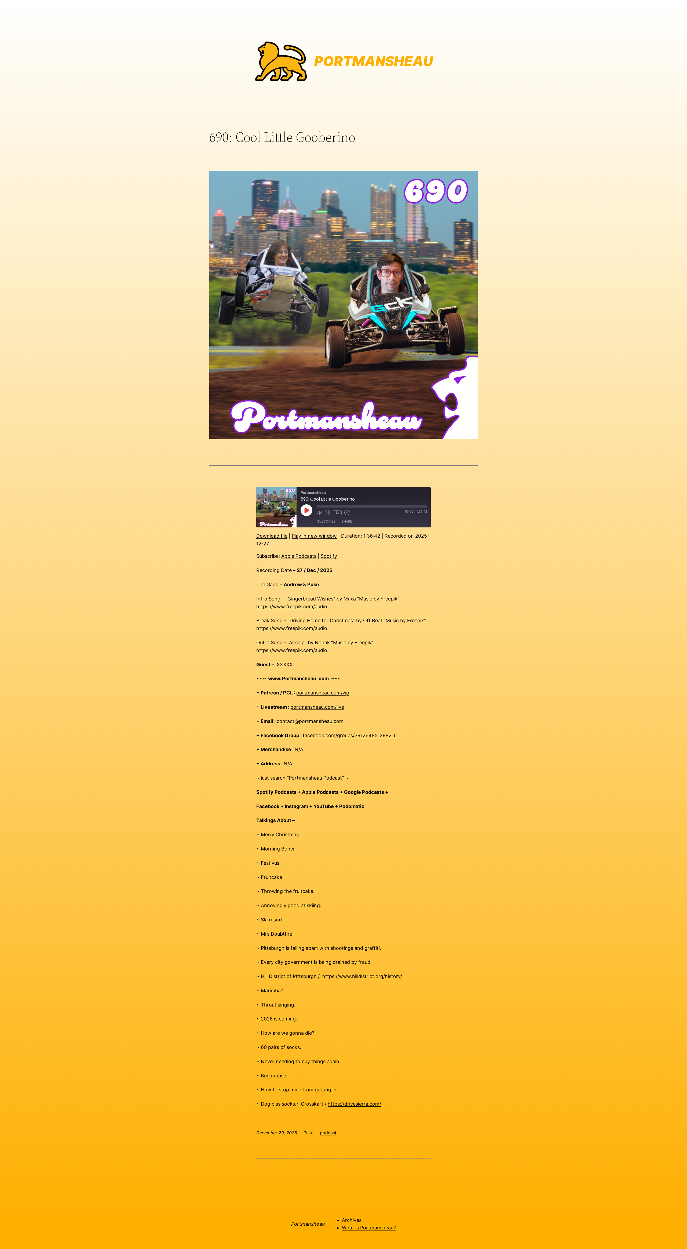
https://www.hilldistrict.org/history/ (362, 976)
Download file (271, 536)
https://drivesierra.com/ (354, 1104)
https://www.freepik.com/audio (291, 606)
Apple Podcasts (298, 556)
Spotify (329, 556)
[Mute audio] (319, 512)
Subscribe (326, 521)
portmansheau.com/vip (322, 693)
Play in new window (314, 536)
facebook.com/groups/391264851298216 (350, 735)
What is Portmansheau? (369, 1227)
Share (347, 521)
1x (337, 513)
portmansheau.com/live (317, 707)
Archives (351, 1220)
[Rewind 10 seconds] (327, 512)
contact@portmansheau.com (310, 721)
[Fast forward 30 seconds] (347, 512)
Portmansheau (308, 1224)
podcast (328, 1132)
